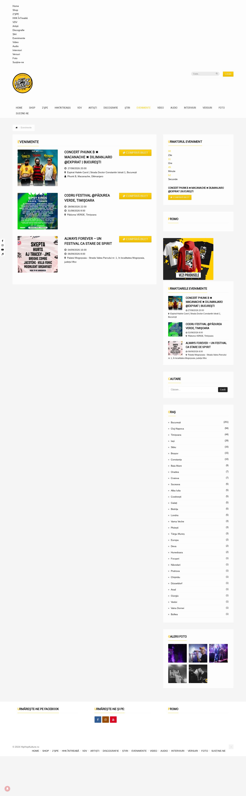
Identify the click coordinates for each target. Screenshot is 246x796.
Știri (15, 34)
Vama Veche (177, 521)
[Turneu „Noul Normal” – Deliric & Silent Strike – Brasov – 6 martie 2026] (177, 674)
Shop (15, 10)
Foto (15, 58)
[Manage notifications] (7, 788)
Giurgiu (175, 595)
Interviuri (17, 50)
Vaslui (174, 602)
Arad (173, 589)
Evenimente (19, 38)
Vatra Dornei (177, 608)
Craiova (175, 478)
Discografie (18, 30)
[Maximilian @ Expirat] (198, 653)
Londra (174, 515)
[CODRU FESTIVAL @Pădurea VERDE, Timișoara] (175, 329)
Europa (175, 540)
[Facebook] (2, 241)
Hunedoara (177, 552)
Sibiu (173, 447)
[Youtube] (2, 249)
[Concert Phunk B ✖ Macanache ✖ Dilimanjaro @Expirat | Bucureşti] (175, 303)
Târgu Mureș (178, 534)
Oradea (175, 472)
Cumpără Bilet (137, 152)
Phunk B (71, 176)
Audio (16, 46)
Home (16, 6)
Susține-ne (18, 62)
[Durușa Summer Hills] (177, 653)
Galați (174, 503)
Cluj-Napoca (177, 428)
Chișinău (175, 577)
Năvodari (175, 564)
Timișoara (176, 434)
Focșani (175, 558)
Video (16, 42)
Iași (173, 441)
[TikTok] (2, 254)
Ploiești (174, 527)
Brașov (174, 453)
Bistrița (174, 509)
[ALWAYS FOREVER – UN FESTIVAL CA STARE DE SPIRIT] (175, 348)
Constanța (176, 459)
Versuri (16, 54)
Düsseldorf (176, 583)
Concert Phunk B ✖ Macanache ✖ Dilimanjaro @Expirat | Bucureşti (204, 301)
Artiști (15, 26)
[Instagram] (2, 245)
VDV (15, 22)
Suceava (175, 484)
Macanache (84, 176)
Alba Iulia (176, 490)
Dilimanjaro (97, 176)
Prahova (175, 571)
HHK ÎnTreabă (20, 18)
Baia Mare (176, 465)
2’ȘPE (16, 14)
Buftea (174, 614)
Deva (173, 546)
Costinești (176, 496)
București (176, 422)
